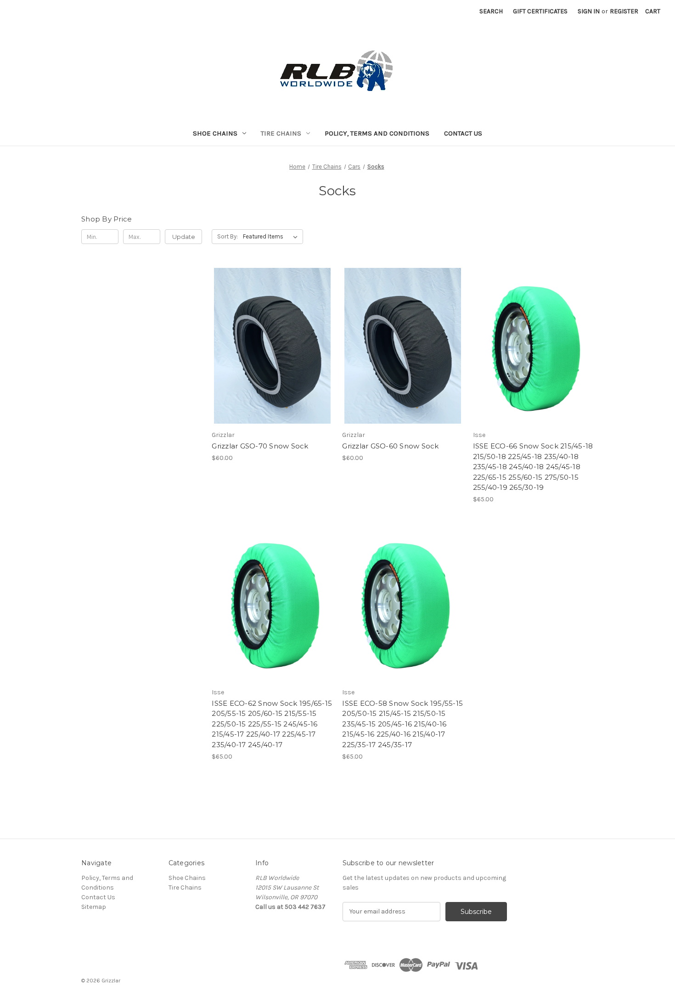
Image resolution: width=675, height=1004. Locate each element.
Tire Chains (281, 133)
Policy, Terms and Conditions (377, 133)
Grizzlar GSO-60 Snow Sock (390, 446)
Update (183, 236)
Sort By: (227, 236)
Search (491, 11)
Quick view (270, 329)
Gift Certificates (540, 11)
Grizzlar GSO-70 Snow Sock (260, 446)
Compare (269, 346)
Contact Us (463, 133)
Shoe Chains (215, 133)
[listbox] (272, 237)
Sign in (589, 11)
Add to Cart (272, 362)
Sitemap (93, 907)
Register (624, 11)
